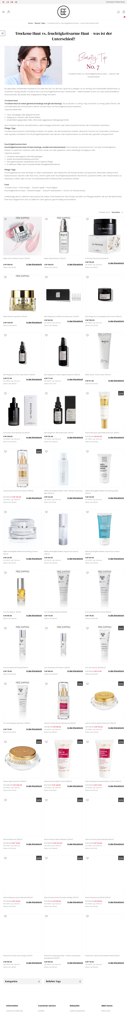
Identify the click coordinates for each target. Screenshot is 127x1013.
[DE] (3, 2)
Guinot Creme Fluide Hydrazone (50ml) (60, 723)
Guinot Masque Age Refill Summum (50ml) (102, 433)
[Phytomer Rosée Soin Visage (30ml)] (22, 933)
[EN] (16, 2)
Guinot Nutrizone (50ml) (12, 839)
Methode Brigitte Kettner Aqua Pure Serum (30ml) (61, 552)
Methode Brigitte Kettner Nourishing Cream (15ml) (20, 552)
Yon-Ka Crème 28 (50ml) (95, 667)
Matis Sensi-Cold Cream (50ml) (98, 374)
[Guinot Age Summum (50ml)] (22, 759)
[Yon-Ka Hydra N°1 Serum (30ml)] (63, 645)
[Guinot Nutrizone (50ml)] (22, 817)
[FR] (8, 2)
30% (121, 628)
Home (30, 23)
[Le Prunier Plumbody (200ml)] (104, 236)
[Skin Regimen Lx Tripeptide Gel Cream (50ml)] (104, 294)
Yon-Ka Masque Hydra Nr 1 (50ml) (16, 723)
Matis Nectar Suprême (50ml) (15, 316)
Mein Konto (106, 1011)
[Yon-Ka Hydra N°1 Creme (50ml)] (104, 589)
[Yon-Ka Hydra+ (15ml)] (22, 589)
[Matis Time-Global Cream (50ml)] (22, 236)
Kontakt (41, 1011)
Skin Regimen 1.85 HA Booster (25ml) (58, 433)
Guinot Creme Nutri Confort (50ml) (58, 781)
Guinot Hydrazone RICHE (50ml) (98, 897)
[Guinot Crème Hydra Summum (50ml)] (104, 701)
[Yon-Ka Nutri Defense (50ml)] (63, 589)
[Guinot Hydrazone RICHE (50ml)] (104, 875)
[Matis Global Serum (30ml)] (63, 236)
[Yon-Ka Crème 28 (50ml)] (104, 645)
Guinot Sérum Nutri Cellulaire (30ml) (58, 839)
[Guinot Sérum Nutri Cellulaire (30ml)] (63, 817)
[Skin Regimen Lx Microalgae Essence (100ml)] (63, 352)
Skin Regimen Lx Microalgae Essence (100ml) (62, 374)
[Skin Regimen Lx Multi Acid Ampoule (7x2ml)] (63, 294)
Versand (99, 265)
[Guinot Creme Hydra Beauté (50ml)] (104, 817)
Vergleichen (5, 222)
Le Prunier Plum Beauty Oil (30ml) (16, 433)
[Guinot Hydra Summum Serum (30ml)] (22, 468)
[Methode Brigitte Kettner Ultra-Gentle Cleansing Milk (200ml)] (63, 468)
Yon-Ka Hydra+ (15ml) (12, 612)
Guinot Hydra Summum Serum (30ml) (18, 491)
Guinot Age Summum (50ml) (14, 781)
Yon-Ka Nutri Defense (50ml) (55, 612)
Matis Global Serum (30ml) (55, 258)
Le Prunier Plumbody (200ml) (96, 258)
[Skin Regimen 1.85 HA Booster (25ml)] (63, 410)
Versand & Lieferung (14, 1011)
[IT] (12, 2)
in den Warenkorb (34, 264)
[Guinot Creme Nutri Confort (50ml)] (63, 759)
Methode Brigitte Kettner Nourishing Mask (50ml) (101, 492)
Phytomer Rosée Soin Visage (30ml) (17, 955)
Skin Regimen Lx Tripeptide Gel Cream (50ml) (103, 316)
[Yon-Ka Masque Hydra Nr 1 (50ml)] (22, 701)
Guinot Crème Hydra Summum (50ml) (100, 723)
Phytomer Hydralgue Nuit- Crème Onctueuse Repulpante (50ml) (62, 956)
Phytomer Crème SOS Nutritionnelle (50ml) (102, 955)
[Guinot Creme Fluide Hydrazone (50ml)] (63, 701)
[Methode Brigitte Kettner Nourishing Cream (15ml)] (22, 529)
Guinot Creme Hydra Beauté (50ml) (99, 839)
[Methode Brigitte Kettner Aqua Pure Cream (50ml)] (104, 529)
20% (121, 393)
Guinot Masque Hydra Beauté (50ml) (18, 897)
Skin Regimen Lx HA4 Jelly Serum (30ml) (19, 374)
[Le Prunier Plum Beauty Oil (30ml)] (22, 410)
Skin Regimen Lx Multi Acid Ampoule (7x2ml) (61, 316)
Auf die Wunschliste (5, 219)
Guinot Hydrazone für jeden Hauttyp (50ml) (61, 897)
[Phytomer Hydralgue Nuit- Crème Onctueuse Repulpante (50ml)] (63, 933)
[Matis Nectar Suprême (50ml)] (22, 294)
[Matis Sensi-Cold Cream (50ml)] (104, 352)
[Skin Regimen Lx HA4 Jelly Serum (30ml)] (22, 352)
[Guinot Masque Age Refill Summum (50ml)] (104, 410)
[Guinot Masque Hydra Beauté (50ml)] (22, 875)
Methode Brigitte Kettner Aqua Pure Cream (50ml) (102, 552)
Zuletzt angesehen (77, 1011)
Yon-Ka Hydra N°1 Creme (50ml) (98, 612)
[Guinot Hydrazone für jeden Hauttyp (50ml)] (63, 875)
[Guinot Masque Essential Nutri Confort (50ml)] (104, 759)
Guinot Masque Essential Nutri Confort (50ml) (103, 781)
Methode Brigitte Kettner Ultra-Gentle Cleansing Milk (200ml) (63, 492)
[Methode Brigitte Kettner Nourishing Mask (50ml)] (104, 468)
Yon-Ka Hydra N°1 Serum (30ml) (57, 667)
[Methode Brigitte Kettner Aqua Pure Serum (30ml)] (63, 529)
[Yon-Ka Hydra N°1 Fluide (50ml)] (22, 645)
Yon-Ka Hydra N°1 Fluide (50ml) (15, 667)
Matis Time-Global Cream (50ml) (16, 258)
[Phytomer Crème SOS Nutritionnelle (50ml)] (104, 933)
